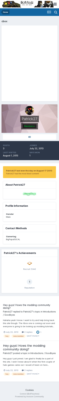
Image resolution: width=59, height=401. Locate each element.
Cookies (29, 390)
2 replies (28, 332)
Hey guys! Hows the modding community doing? (26, 306)
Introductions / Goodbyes (43, 353)
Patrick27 (7, 311)
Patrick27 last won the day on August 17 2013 (29, 170)
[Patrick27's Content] (29, 137)
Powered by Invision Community (29, 396)
